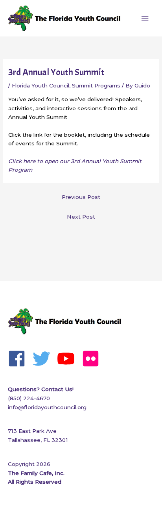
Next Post (81, 216)
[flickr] (93, 358)
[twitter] (44, 358)
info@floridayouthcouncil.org (47, 407)
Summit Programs (96, 85)
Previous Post (81, 197)
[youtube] (68, 358)
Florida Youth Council (40, 85)
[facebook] (19, 358)
